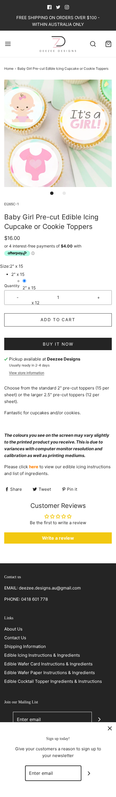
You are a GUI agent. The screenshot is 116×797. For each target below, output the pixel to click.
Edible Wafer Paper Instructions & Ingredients (49, 672)
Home (9, 68)
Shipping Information (25, 646)
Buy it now (58, 344)
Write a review (58, 538)
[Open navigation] (7, 43)
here (33, 466)
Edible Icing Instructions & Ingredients (42, 655)
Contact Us (15, 637)
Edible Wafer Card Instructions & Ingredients (48, 664)
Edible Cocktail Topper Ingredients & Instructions (53, 681)
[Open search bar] (93, 43)
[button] (58, 133)
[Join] (99, 719)
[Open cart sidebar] (108, 43)
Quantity (12, 285)
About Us (13, 629)
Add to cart (58, 319)
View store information (26, 373)
